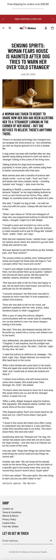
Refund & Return (10, 515)
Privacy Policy (9, 519)
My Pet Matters (22, 552)
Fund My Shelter (10, 526)
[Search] (10, 28)
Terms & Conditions (11, 512)
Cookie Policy (9, 523)
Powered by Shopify (38, 552)
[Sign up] (51, 540)
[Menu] (3, 28)
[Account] (46, 28)
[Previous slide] (3, 19)
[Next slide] (52, 19)
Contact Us (7, 508)
